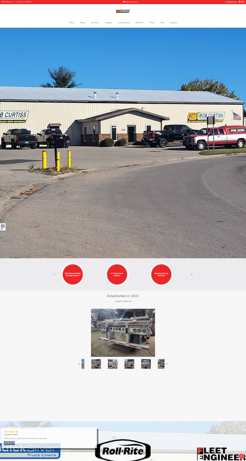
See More (9, 443)
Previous (54, 274)
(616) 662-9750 (232, 2)
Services (95, 23)
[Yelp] (243, 2)
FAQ (162, 23)
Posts (152, 23)
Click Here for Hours (131, 2)
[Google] (239, 2)
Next (191, 274)
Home (71, 23)
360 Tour (139, 23)
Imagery (108, 23)
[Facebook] (241, 2)
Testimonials (123, 23)
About (82, 23)
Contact (173, 23)
